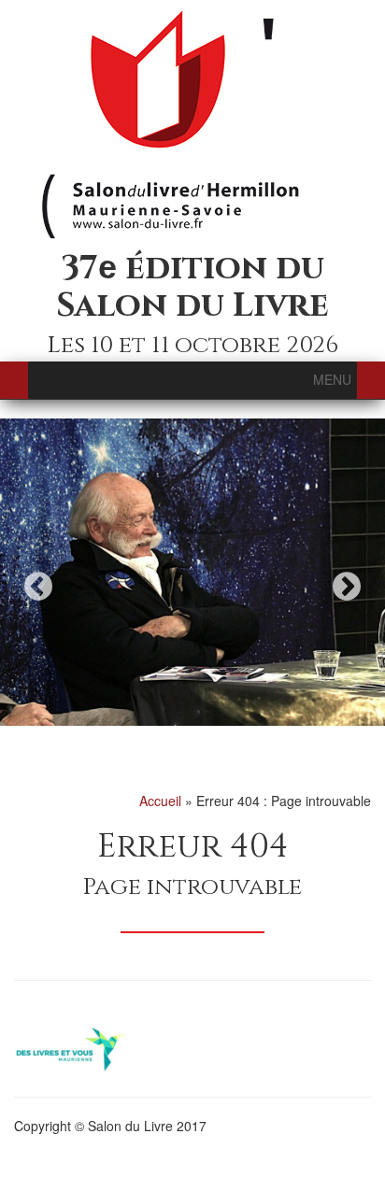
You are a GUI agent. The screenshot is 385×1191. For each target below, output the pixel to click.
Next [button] (346, 586)
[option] (192, 572)
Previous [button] (38, 586)
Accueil (160, 800)
